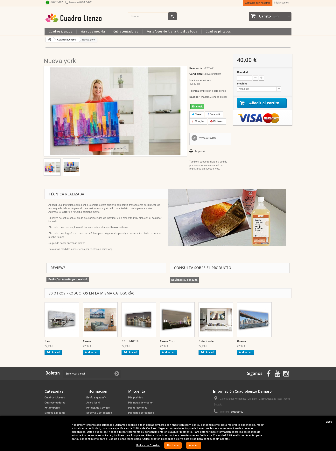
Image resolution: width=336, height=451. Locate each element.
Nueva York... (168, 341)
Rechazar (173, 445)
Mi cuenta (136, 391)
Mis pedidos (135, 397)
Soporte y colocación (99, 412)
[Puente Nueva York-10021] (254, 319)
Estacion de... (207, 341)
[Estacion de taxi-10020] (216, 319)
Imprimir (200, 151)
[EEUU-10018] (139, 319)
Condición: (196, 73)
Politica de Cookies (148, 445)
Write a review (207, 137)
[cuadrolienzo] (84, 17)
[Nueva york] (52, 167)
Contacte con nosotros (257, 2)
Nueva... (88, 341)
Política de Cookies (98, 407)
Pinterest (218, 121)
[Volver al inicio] (49, 39)
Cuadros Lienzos (60, 31)
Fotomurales (52, 407)
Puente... (242, 341)
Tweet (198, 114)
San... (48, 341)
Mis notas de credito (140, 402)
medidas (242, 83)
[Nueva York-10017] (100, 319)
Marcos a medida (92, 31)
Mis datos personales (141, 412)
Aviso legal (93, 402)
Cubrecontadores (125, 31)
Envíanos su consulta (184, 279)
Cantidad (242, 72)
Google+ (199, 121)
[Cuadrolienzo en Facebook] (269, 373)
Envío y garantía (96, 397)
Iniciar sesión (281, 2)
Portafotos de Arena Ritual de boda (171, 31)
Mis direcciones (137, 407)
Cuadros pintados (218, 31)
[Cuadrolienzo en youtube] (277, 373)
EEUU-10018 (130, 341)
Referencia (195, 68)
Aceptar (194, 445)
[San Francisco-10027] (62, 319)
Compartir (214, 114)
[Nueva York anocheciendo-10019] (177, 319)
